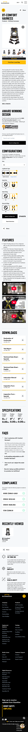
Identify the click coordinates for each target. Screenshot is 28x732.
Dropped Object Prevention (19, 608)
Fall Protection (19, 605)
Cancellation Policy (20, 636)
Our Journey (5, 607)
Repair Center (19, 659)
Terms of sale (19, 728)
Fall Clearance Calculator (6, 677)
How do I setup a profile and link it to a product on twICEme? (14, 470)
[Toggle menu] (25, 2)
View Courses (18, 630)
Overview (4, 629)
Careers (4, 612)
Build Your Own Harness (6, 673)
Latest (4, 654)
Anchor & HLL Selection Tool (6, 640)
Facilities (17, 632)
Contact (4, 643)
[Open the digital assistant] (22, 726)
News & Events (6, 659)
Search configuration (14, 143)
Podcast (4, 661)
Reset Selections (10, 221)
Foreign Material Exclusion (19, 612)
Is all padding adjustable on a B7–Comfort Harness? (14, 457)
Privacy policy (19, 730)
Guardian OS (5, 691)
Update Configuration (10, 216)
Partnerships (5, 614)
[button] (14, 59)
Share (24, 10)
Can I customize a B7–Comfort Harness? (14, 439)
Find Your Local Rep (14, 62)
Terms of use (19, 726)
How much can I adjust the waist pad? (14, 464)
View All (4, 657)
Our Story (4, 605)
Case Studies (5, 616)
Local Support (19, 657)
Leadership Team (6, 609)
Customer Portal (6, 689)
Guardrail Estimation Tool (6, 636)
